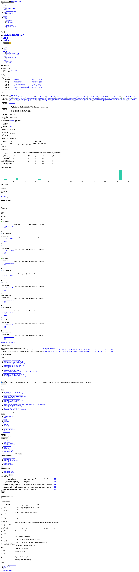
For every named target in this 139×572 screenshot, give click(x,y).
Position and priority (8, 416)
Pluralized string (7, 463)
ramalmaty (18, 96)
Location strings (7, 446)
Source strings (6, 440)
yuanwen (74, 96)
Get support (9, 20)
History (8, 52)
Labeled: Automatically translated (21, 87)
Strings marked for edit (19, 84)
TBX (85, 349)
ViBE (74, 98)
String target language (8, 450)
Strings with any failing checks (10, 460)
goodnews (132, 99)
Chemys (113, 100)
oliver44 (72, 100)
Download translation (11, 57)
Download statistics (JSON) (12, 55)
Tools (4, 60)
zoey (82, 100)
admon (53, 98)
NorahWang (22, 98)
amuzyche (59, 99)
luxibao (44, 98)
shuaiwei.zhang (115, 96)
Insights (5, 51)
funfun (37, 100)
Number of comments (8, 428)
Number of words (7, 426)
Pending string (6, 448)
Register (5, 16)
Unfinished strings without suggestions (23, 86)
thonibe (107, 98)
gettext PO (75, 349)
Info (4, 48)
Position (5, 417)
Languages (5, 9)
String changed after (8, 471)
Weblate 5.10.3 (12, 565)
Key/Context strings (8, 443)
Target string (6, 422)
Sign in (5, 17)
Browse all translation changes (7, 342)
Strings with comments (8, 459)
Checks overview (10, 13)
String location (6, 432)
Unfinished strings (18, 82)
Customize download (11, 58)
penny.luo (96, 98)
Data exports (9, 61)
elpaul (104, 96)
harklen (122, 99)
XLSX (112, 349)
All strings (16, 79)
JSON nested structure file (49, 348)
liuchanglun (27, 100)
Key (4, 430)
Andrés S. (48, 100)
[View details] (2, 220)
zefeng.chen (23, 99)
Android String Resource (49, 349)
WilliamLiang (91, 99)
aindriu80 (64, 98)
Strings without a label (19, 89)
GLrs (134, 100)
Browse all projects (10, 8)
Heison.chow (30, 96)
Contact (8, 21)
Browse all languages (11, 11)
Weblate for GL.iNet (16, 1)
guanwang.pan (60, 100)
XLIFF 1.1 (107, 349)
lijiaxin (127, 96)
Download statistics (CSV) (12, 53)
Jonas (91, 100)
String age (5, 424)
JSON (59, 349)
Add (20, 453)
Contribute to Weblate (11, 26)
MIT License (12, 103)
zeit (17, 100)
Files (4, 56)
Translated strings (18, 81)
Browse (12, 70)
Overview (5, 47)
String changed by (7, 451)
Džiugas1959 (118, 98)
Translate (16, 70)
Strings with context (8, 464)
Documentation (9, 25)
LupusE (112, 99)
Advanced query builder (6, 436)
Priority (5, 419)
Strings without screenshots (9, 461)
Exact (17, 453)
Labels (5, 420)
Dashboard (5, 5)
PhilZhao (70, 99)
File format (3, 381)
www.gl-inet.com (13, 95)
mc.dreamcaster (36, 99)
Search (5, 49)
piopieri (94, 96)
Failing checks (9, 62)
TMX (87, 349)
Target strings (6, 442)
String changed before (8, 472)
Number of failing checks (9, 429)
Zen (41, 79)
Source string (6, 421)
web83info (84, 98)
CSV (56, 349)
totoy (64, 96)
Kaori (80, 99)
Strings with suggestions (9, 458)
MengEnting (54, 96)
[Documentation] (1, 74)
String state (6, 447)
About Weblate (9, 22)
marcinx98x (102, 100)
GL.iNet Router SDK (13, 34)
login (5, 37)
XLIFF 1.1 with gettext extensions (97, 349)
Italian (6, 40)
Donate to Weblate (10, 27)
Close (11, 496)
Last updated (6, 425)
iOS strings (80, 349)
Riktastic (48, 99)
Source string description (9, 444)
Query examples (4, 476)
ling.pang (42, 96)
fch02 (129, 98)
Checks (5, 12)
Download (11, 120)
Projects (5, 7)
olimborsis (123, 100)
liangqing (33, 98)
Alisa (102, 99)
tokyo (84, 96)
